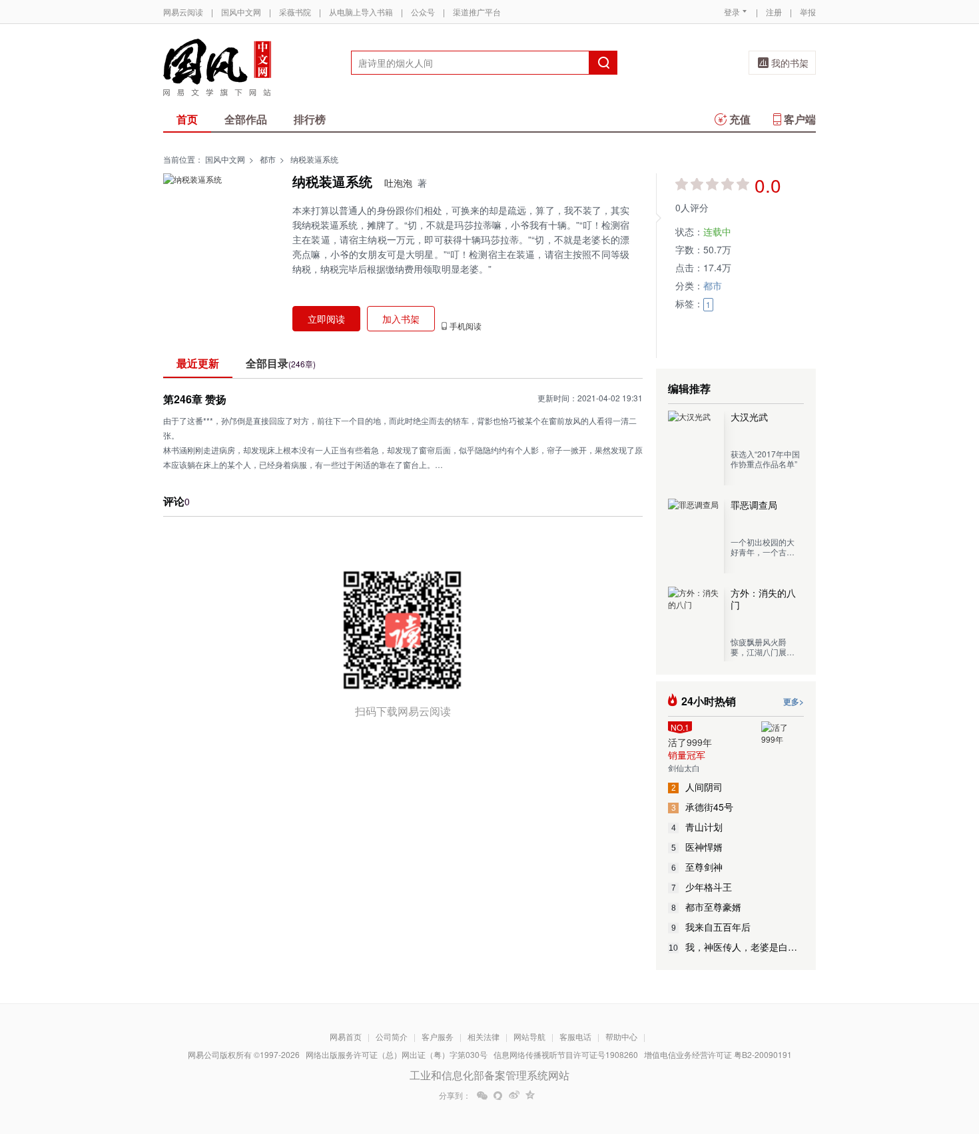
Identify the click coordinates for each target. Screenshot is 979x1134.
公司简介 (392, 1036)
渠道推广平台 (477, 11)
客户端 (800, 119)
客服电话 (575, 1036)
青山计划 (697, 826)
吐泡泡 (398, 182)
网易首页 (346, 1036)
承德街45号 (702, 806)
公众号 (423, 11)
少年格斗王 (702, 886)
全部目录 (281, 363)
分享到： (455, 1095)
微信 (482, 1095)
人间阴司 (697, 786)
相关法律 (483, 1036)
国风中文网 (241, 11)
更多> (793, 701)
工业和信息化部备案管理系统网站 (489, 1075)
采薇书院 (295, 11)
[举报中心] (852, 1056)
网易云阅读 (183, 11)
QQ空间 (530, 1095)
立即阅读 (326, 318)
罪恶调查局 (754, 505)
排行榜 (310, 119)
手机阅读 (466, 326)
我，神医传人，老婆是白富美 (736, 946)
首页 (187, 119)
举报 (808, 11)
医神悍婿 (697, 846)
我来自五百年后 (711, 926)
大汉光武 (749, 417)
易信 (498, 1095)
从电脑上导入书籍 (361, 11)
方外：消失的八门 (763, 599)
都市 (268, 159)
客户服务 (438, 1036)
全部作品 (245, 119)
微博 (514, 1095)
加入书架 (401, 318)
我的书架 (790, 62)
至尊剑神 (697, 866)
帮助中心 (621, 1036)
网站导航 (529, 1036)
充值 (740, 119)
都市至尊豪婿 (706, 906)
